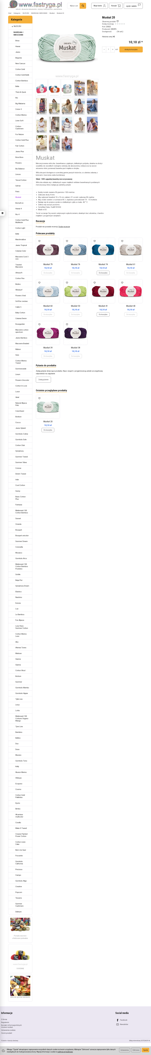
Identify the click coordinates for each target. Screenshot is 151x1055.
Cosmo (18, 789)
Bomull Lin (19, 203)
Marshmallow (20, 239)
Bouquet (18, 530)
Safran (18, 186)
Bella (17, 86)
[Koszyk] (116, 6)
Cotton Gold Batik (22, 75)
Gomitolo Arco (21, 558)
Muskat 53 (75, 306)
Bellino (18, 738)
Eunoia (18, 603)
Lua (16, 609)
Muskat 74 (103, 264)
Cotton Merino (21, 115)
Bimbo (17, 809)
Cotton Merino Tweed (21, 362)
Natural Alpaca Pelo (21, 404)
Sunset (18, 518)
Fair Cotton (19, 146)
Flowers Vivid (20, 296)
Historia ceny (107, 37)
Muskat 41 (103, 306)
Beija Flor (19, 580)
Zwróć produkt (6, 1033)
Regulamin (5, 1022)
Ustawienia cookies (8, 1030)
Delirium (18, 912)
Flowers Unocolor (22, 380)
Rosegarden (20, 324)
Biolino (18, 284)
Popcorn (18, 892)
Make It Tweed (21, 828)
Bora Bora (19, 157)
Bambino (18, 732)
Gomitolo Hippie (21, 693)
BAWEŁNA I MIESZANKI (18, 33)
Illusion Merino (21, 772)
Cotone (18, 468)
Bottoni (18, 676)
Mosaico (18, 553)
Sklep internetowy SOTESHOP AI (139, 1040)
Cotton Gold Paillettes (20, 796)
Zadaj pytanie (43, 380)
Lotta (17, 710)
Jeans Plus (19, 151)
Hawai (17, 46)
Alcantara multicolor (19, 815)
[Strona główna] (35, 5)
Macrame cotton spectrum (21, 331)
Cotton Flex (19, 278)
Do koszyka (103, 273)
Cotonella (19, 547)
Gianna (18, 659)
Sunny (17, 491)
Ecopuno (18, 784)
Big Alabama (20, 103)
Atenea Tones (20, 648)
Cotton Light (20, 228)
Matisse (18, 653)
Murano (18, 755)
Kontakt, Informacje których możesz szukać (11, 1026)
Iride (17, 480)
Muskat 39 (47, 347)
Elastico (18, 592)
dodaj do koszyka (131, 49)
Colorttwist (19, 411)
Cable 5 (18, 307)
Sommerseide (20, 369)
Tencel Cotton (20, 180)
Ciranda (18, 524)
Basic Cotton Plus (20, 498)
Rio (16, 98)
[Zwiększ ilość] (104, 49)
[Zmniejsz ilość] (113, 49)
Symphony (19, 451)
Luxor (17, 392)
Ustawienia (124, 1050)
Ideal (17, 397)
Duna (17, 749)
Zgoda (145, 1050)
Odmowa (135, 1050)
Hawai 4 (18, 209)
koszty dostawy (13, 1040)
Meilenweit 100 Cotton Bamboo (21, 511)
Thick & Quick (20, 92)
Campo (18, 875)
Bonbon (18, 417)
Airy (16, 642)
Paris (17, 192)
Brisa (17, 41)
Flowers (18, 163)
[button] (67, 47)
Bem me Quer (20, 850)
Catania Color (20, 251)
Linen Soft (19, 121)
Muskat (18, 197)
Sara (17, 355)
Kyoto (17, 803)
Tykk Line (19, 699)
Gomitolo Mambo (22, 688)
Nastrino (18, 597)
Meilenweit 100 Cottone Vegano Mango (21, 718)
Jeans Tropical (21, 245)
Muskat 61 (130, 264)
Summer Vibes (21, 462)
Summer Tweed (21, 457)
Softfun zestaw (21, 301)
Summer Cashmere (19, 905)
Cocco (18, 422)
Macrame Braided (22, 343)
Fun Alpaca (19, 620)
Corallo (18, 822)
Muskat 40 (130, 306)
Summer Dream (21, 541)
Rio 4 (17, 214)
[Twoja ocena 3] (120, 24)
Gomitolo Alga (21, 881)
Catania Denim (21, 318)
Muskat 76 (75, 264)
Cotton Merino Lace (21, 635)
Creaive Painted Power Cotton (21, 835)
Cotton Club (20, 445)
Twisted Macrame (19, 266)
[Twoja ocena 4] (122, 24)
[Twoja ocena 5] (124, 24)
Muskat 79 (47, 264)
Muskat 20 (47, 421)
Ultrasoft (18, 273)
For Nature (19, 134)
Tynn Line (19, 726)
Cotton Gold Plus (22, 140)
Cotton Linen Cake (20, 843)
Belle (17, 234)
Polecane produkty (45, 233)
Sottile (17, 574)
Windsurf (18, 290)
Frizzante (19, 856)
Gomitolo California (19, 862)
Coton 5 (18, 109)
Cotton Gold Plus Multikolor (22, 221)
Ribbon (18, 349)
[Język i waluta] (133, 6)
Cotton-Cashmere (19, 127)
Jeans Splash (20, 428)
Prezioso (18, 869)
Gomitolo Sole (21, 439)
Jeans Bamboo (21, 338)
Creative (18, 886)
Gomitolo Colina (21, 434)
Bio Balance (20, 169)
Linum (17, 374)
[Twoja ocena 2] (118, 24)
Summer (18, 682)
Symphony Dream (22, 586)
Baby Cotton (20, 313)
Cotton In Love (21, 386)
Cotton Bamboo (21, 81)
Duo (17, 744)
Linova (18, 174)
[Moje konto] (99, 6)
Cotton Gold (20, 69)
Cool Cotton (20, 485)
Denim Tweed (20, 474)
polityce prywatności (65, 1052)
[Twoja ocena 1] (116, 24)
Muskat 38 (75, 347)
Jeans (17, 52)
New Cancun (20, 63)
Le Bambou (19, 614)
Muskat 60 (47, 306)
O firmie (4, 1019)
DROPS (113, 29)
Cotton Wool (20, 670)
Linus (17, 705)
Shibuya (18, 778)
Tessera (18, 898)
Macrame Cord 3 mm (21, 258)
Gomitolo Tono (21, 761)
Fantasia (18, 505)
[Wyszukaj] (83, 6)
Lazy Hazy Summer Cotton (21, 627)
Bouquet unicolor (22, 536)
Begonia (18, 58)
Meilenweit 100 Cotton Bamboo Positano (21, 566)
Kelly (17, 766)
